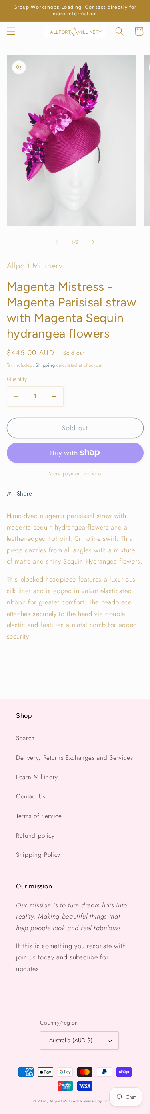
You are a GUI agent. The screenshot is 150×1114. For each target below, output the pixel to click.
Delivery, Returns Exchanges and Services (74, 757)
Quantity (17, 379)
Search (25, 738)
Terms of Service (39, 816)
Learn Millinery (37, 777)
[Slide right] (93, 242)
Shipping (45, 365)
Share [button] (24, 493)
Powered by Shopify (98, 1101)
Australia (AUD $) (70, 1040)
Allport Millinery (64, 1101)
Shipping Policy (38, 854)
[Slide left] (56, 242)
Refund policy (35, 835)
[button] (10, 31)
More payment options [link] (75, 473)
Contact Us (31, 796)
